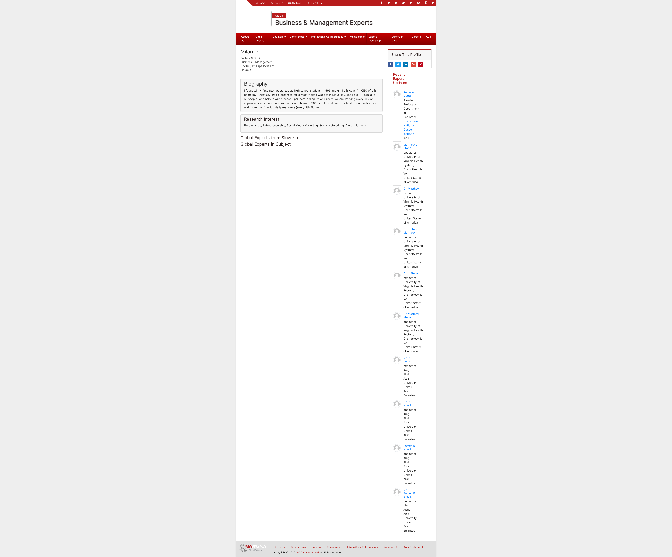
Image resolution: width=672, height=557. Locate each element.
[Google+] (403, 2)
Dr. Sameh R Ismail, (409, 493)
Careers (416, 36)
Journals (278, 36)
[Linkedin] (396, 2)
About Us (280, 547)
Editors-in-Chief (398, 38)
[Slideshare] (425, 2)
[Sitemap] (433, 2)
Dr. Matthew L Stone (412, 315)
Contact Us (315, 3)
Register (278, 3)
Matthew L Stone (410, 146)
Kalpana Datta (408, 93)
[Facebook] (381, 2)
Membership (357, 36)
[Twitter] (389, 2)
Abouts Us (245, 38)
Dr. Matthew (411, 188)
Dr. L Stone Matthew (410, 230)
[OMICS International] (253, 547)
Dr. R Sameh (407, 359)
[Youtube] (418, 2)
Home (261, 3)
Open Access (259, 38)
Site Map (296, 3)
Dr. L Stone (410, 273)
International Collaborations (327, 36)
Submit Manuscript (375, 38)
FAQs (428, 36)
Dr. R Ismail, (407, 403)
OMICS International (307, 552)
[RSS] (411, 2)
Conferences (297, 36)
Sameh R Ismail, (409, 447)
